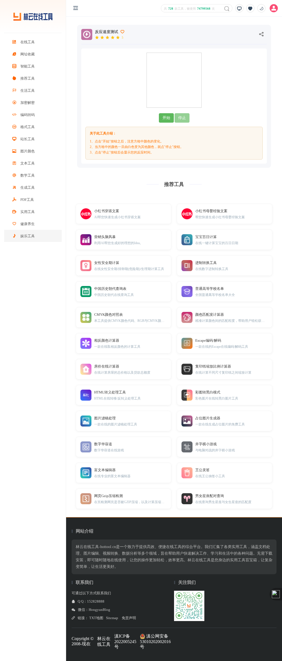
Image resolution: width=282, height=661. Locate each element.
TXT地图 (96, 618)
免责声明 (129, 618)
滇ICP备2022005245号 (125, 641)
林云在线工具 (103, 641)
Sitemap (112, 618)
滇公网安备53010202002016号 (155, 641)
